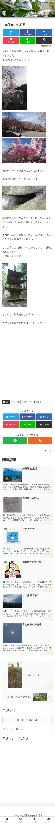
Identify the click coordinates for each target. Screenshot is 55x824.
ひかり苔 (27, 402)
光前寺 (38, 402)
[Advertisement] (27, 768)
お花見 (17, 402)
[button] (49, 466)
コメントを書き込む (27, 720)
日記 (7, 402)
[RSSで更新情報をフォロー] (40, 440)
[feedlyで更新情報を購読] (15, 440)
